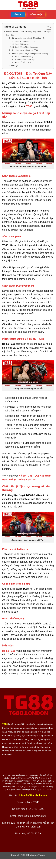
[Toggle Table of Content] (47, 27)
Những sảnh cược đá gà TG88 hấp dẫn (28, 38)
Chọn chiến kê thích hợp (25, 59)
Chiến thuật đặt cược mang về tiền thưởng (29, 53)
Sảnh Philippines (22, 44)
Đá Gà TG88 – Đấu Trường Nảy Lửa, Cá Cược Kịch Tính (28, 33)
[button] (4, 5)
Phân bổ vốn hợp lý (23, 62)
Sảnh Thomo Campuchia (25, 41)
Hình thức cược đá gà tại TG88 (24, 50)
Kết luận (14, 66)
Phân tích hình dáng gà (24, 57)
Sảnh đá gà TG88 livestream (26, 47)
